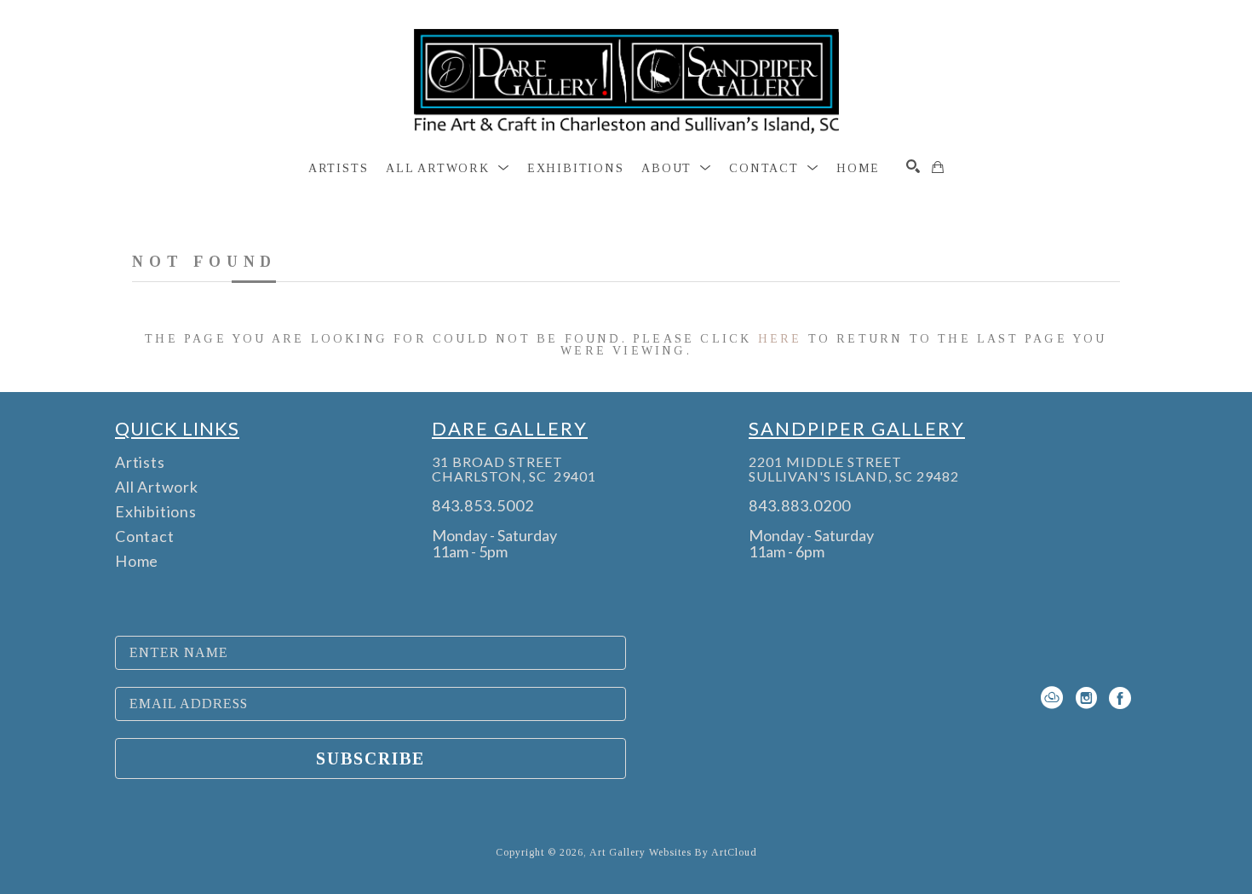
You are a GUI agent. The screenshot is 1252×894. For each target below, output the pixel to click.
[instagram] (1086, 698)
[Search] (913, 166)
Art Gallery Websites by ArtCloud (673, 852)
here (780, 338)
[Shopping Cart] (938, 167)
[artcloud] (1052, 698)
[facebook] (1120, 698)
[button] (447, 169)
